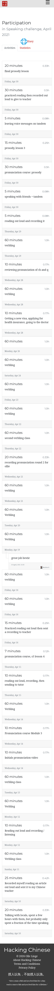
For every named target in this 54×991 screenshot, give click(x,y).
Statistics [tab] (25, 47)
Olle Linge (31, 956)
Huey (30, 41)
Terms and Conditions (27, 963)
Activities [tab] (9, 47)
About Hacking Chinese (27, 960)
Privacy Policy (27, 967)
